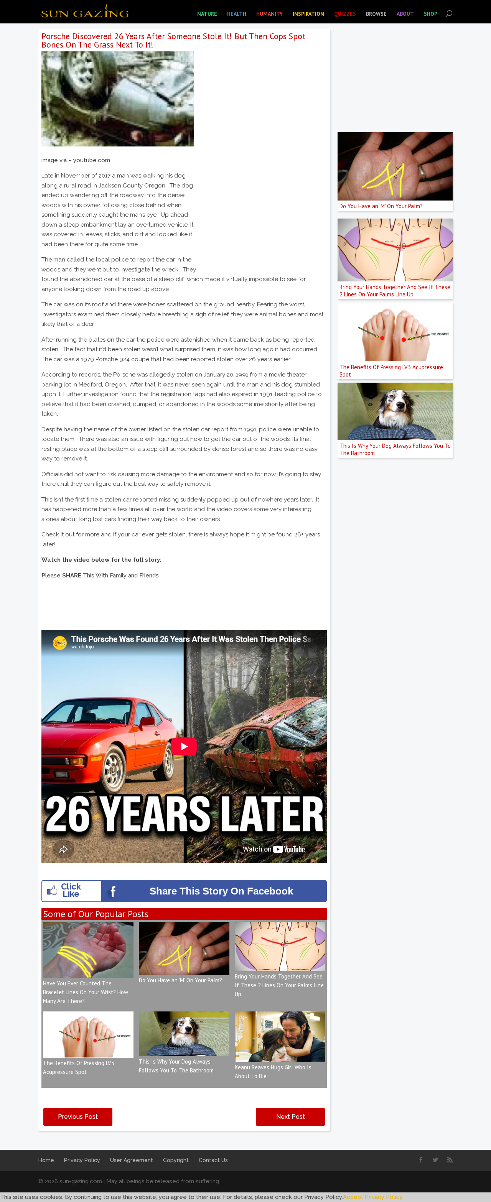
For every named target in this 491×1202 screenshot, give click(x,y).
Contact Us (213, 1160)
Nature (207, 13)
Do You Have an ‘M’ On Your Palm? (180, 980)
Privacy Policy (82, 1160)
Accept (353, 1197)
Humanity (269, 13)
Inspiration (308, 13)
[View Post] (88, 973)
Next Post (290, 1116)
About (405, 13)
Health (236, 13)
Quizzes (345, 13)
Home (46, 1160)
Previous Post (78, 1116)
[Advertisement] (262, 209)
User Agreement (131, 1160)
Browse (376, 13)
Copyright (176, 1160)
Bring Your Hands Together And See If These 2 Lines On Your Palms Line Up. (279, 985)
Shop (430, 13)
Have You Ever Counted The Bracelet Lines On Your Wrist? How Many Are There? (85, 992)
